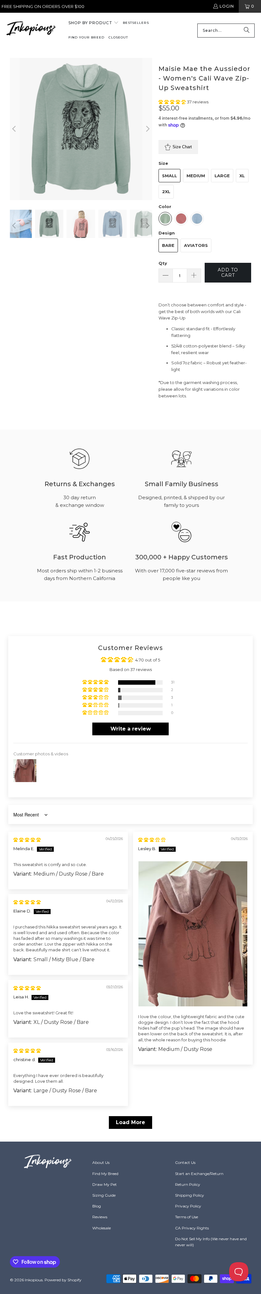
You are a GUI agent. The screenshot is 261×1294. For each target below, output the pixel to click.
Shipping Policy (189, 1195)
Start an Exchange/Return (199, 1173)
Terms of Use (186, 1216)
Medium (196, 175)
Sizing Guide (104, 1195)
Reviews (99, 1216)
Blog (96, 1206)
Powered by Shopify (63, 1279)
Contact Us (185, 1162)
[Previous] (15, 129)
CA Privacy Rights (192, 1228)
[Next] (147, 129)
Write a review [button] (130, 729)
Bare (168, 245)
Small (169, 175)
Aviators (196, 245)
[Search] (247, 31)
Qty (163, 263)
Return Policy (187, 1184)
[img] (27, 839)
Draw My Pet (104, 1184)
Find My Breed (105, 1173)
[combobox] (226, 31)
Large (222, 175)
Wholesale (101, 1228)
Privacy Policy (188, 1206)
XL (242, 175)
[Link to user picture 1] (193, 934)
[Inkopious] (31, 30)
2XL (166, 191)
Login (227, 6)
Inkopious (34, 1279)
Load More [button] (130, 1122)
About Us (100, 1162)
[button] (93, 23)
